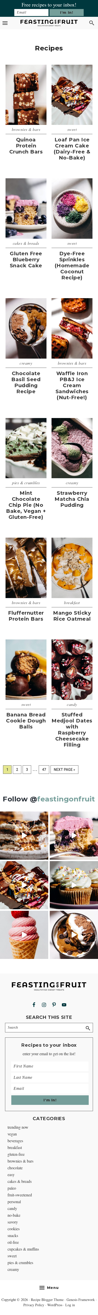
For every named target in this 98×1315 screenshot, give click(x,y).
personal (14, 1201)
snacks (13, 1235)
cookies (14, 1228)
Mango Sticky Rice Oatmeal (72, 616)
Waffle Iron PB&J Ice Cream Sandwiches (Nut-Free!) (72, 385)
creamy (26, 363)
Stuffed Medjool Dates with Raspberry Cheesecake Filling (72, 730)
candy (72, 704)
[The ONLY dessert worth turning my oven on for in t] (74, 835)
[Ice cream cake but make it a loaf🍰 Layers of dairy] (24, 885)
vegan (12, 1133)
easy (11, 1174)
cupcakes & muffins (23, 1249)
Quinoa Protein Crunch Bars (26, 146)
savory (13, 1221)
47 (45, 769)
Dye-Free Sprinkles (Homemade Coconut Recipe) (72, 266)
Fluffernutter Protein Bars (26, 616)
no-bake (14, 1215)
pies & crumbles (26, 482)
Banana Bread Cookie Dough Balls (26, 721)
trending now (18, 1127)
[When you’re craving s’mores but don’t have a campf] (24, 835)
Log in (70, 1304)
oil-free (13, 1242)
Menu (53, 1287)
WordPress (54, 1304)
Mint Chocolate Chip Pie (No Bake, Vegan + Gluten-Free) (26, 505)
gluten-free (16, 1154)
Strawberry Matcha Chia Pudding (72, 499)
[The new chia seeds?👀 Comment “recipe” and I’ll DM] (74, 935)
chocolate (15, 1167)
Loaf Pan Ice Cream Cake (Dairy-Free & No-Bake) (72, 149)
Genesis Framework (81, 1299)
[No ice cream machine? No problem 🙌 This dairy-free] (24, 935)
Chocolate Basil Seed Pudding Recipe (25, 382)
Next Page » (64, 770)
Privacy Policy (33, 1304)
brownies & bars (26, 129)
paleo (12, 1188)
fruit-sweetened (20, 1194)
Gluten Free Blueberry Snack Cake (26, 260)
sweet (72, 129)
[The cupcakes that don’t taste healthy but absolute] (74, 885)
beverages (15, 1140)
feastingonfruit (66, 799)
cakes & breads (26, 243)
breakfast (72, 602)
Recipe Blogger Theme (47, 1299)
